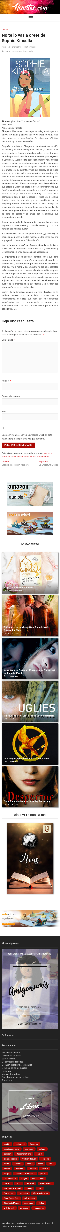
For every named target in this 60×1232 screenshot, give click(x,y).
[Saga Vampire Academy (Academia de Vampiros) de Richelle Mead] (30, 658)
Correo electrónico (11, 396)
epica (50, 1164)
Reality (29, 1188)
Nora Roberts (45, 1183)
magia (24, 1178)
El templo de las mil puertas (14, 1068)
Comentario (8, 340)
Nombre (6, 380)
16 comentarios (12, 804)
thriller (41, 1203)
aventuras (29, 1149)
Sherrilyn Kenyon (40, 1193)
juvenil (42, 1173)
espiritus (19, 1169)
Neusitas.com (8, 1223)
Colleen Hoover (29, 1159)
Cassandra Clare (23, 1154)
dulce (40, 1164)
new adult (30, 1183)
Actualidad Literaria (11, 1052)
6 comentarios (12, 719)
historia (45, 1169)
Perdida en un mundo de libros (16, 1077)
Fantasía (32, 1169)
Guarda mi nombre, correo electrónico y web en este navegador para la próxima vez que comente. (27, 437)
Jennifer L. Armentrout (25, 1173)
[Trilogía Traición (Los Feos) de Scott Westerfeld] (30, 701)
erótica (7, 1169)
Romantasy (8, 1193)
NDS (18, 1183)
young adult (39, 1208)
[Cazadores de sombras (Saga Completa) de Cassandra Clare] (30, 615)
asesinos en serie (11, 1149)
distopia (17, 1164)
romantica (15, 51)
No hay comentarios (14, 591)
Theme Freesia (34, 1223)
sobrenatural (29, 1198)
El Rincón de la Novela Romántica (17, 1065)
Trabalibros (7, 1080)
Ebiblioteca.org (8, 1059)
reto (39, 1188)
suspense (28, 1203)
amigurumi (19, 1144)
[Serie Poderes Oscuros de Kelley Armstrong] (30, 786)
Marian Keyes (38, 1178)
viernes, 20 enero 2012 (11, 47)
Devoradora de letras (11, 1055)
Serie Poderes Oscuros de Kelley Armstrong (27, 801)
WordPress (46, 1223)
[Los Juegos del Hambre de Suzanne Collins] (30, 744)
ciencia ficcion (10, 1159)
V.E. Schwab (9, 1208)
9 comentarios (12, 676)
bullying (42, 1149)
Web (4, 411)
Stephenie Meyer (11, 1203)
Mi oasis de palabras (11, 1074)
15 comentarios (12, 633)
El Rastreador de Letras (12, 1062)
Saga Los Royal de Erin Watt (18, 587)
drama (29, 1164)
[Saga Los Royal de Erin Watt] (30, 573)
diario (6, 1164)
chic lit (7, 51)
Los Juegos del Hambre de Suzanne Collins (26, 758)
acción (7, 1144)
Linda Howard (10, 1178)
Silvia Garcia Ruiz (11, 1198)
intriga (6, 1173)
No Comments (30, 47)
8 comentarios (12, 762)
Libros (5, 29)
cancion (7, 1154)
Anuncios (34, 1144)
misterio (7, 1183)
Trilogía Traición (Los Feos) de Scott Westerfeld (29, 715)
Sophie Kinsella (26, 51)
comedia (45, 1159)
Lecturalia (6, 1071)
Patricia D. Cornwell (12, 1188)
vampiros (24, 1208)
